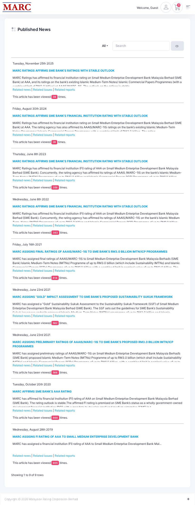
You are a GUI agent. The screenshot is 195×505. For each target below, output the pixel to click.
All (104, 46)
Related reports (65, 89)
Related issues (42, 89)
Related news (22, 89)
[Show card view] (177, 46)
